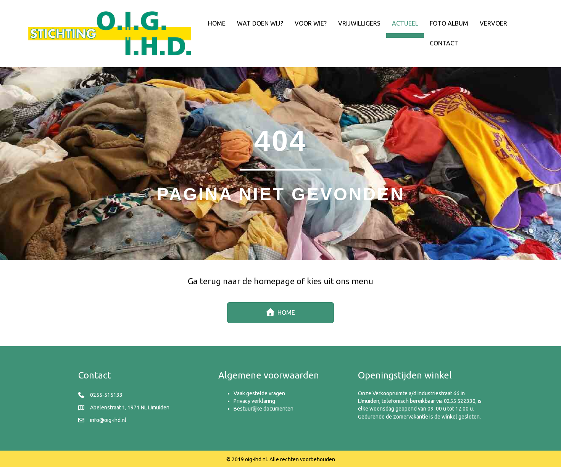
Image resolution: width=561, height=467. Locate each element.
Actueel (405, 23)
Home (217, 23)
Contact (444, 43)
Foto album (449, 23)
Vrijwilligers (359, 23)
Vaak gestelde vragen (259, 393)
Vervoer (493, 23)
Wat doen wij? (260, 23)
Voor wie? (311, 23)
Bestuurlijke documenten (263, 409)
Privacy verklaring (254, 401)
